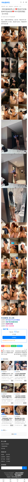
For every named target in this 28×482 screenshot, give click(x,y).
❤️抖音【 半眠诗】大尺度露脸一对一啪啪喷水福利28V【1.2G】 (7, 352)
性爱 (3, 346)
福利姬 (3, 454)
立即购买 (14, 337)
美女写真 (8, 454)
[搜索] (21, 2)
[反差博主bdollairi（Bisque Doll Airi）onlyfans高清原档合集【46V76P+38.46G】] (7, 365)
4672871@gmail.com (16, 476)
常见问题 (3, 448)
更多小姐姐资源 (10, 326)
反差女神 (13, 16)
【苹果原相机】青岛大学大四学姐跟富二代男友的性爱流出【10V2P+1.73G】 (7, 419)
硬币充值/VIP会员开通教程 (13, 320)
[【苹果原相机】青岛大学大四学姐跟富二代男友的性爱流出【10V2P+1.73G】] (7, 410)
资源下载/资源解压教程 (12, 322)
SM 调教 (8, 461)
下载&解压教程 (4, 446)
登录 (15, 434)
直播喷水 (8, 456)
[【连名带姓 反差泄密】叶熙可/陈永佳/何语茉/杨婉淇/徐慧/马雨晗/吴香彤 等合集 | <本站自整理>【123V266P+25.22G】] (20, 388)
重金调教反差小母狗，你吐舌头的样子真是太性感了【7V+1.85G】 (20, 419)
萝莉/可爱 (20, 346)
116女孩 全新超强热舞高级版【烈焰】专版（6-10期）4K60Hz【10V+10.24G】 (20, 374)
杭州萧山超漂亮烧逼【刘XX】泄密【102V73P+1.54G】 (7, 396)
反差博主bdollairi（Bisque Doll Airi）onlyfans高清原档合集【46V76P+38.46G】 (7, 374)
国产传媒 (3, 459)
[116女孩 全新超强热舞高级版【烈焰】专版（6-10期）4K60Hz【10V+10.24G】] (20, 365)
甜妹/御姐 (14, 346)
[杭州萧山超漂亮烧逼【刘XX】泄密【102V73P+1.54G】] (7, 388)
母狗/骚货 (8, 346)
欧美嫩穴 (8, 459)
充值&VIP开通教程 (5, 444)
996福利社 (5, 2)
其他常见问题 (9, 324)
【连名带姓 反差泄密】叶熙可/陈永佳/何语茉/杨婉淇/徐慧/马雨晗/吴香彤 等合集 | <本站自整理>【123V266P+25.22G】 (20, 396)
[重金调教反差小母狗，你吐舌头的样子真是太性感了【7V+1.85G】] (20, 410)
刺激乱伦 (3, 461)
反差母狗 (3, 456)
